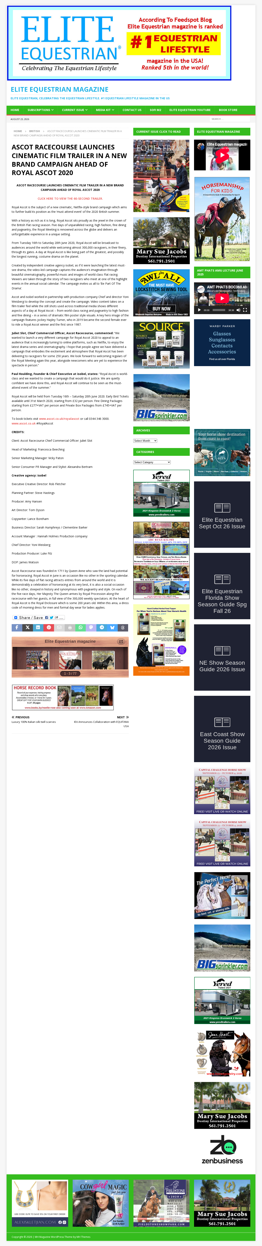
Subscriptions (39, 110)
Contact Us (132, 110)
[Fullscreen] (245, 310)
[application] (222, 298)
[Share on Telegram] (101, 627)
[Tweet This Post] (27, 627)
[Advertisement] (164, 706)
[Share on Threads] (123, 627)
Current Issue (73, 110)
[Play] (199, 310)
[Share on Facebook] (17, 627)
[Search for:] (229, 119)
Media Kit (103, 110)
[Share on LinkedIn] (38, 627)
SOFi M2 (155, 110)
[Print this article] (70, 627)
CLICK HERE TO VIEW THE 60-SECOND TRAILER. (70, 198)
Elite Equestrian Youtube (190, 110)
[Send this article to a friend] (59, 627)
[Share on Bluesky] (112, 627)
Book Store (228, 110)
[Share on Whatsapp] (80, 627)
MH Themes (83, 1237)
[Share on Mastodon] (91, 627)
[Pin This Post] (48, 627)
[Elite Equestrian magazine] (119, 78)
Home (15, 110)
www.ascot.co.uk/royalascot (59, 419)
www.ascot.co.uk (24, 423)
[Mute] (238, 310)
